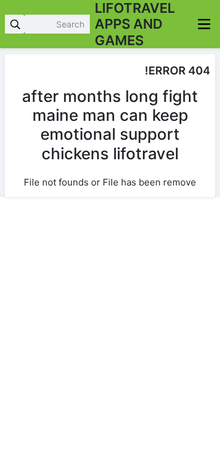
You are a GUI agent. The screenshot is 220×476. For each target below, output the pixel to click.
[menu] (204, 24)
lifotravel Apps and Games (135, 24)
